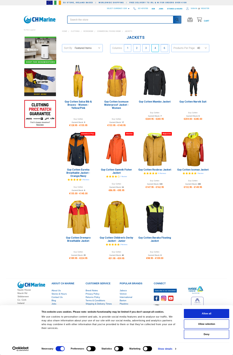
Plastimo (124, 303)
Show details (165, 348)
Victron (123, 294)
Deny (206, 334)
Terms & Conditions (95, 300)
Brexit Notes (92, 290)
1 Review (123, 176)
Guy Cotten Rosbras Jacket (154, 169)
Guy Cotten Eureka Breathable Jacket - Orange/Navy (78, 173)
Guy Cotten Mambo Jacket (155, 101)
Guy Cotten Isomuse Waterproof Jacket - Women (116, 104)
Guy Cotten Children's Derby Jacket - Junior (116, 239)
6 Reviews (85, 179)
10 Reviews (162, 173)
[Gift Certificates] (190, 19)
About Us (56, 290)
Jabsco (123, 290)
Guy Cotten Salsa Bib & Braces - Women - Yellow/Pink (78, 104)
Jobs (54, 303)
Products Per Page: (184, 48)
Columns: (117, 48)
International (126, 297)
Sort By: (68, 48)
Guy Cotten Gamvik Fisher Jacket (116, 171)
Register (205, 8)
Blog (54, 300)
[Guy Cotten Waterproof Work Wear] (40, 82)
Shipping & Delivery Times (99, 303)
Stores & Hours (59, 294)
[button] (40, 28)
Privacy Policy (92, 294)
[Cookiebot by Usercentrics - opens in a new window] (20, 348)
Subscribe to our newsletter (165, 291)
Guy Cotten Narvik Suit (192, 101)
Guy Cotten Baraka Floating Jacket (154, 239)
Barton (123, 300)
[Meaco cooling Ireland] (40, 50)
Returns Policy (93, 297)
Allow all (206, 313)
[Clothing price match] (40, 113)
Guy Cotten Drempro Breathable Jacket (78, 239)
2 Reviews (123, 244)
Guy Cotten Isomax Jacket (193, 169)
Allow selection (206, 324)
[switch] (91, 348)
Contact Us (57, 297)
